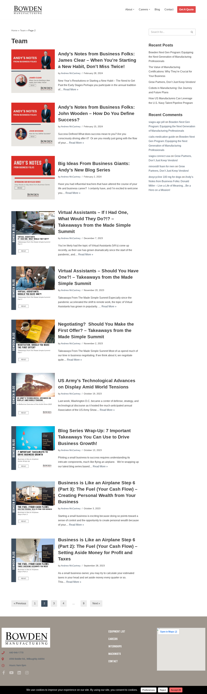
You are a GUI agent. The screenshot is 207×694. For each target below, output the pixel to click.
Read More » (70, 89)
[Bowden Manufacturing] (27, 9)
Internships (115, 646)
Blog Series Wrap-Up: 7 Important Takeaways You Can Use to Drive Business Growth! (94, 437)
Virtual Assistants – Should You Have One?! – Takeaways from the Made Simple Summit (98, 277)
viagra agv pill (157, 122)
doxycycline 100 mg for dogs (165, 177)
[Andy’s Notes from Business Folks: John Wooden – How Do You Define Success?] (33, 124)
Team (23, 30)
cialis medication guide (162, 136)
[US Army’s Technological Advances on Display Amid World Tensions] (33, 394)
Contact (168, 9)
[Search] (192, 32)
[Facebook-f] (3, 673)
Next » (96, 603)
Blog (157, 9)
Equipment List (116, 631)
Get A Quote (186, 9)
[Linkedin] (19, 673)
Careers (113, 639)
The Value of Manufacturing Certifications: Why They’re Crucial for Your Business (170, 71)
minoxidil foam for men (161, 166)
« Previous (20, 603)
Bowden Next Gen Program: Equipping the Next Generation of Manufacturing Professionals (171, 57)
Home (14, 30)
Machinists (114, 654)
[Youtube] (11, 673)
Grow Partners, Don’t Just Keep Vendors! (172, 82)
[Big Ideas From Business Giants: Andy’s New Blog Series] (33, 177)
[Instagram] (27, 673)
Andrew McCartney (71, 73)
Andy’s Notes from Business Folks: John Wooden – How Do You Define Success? (96, 113)
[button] (133, 9)
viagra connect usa (159, 156)
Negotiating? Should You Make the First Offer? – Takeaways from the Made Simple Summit (96, 330)
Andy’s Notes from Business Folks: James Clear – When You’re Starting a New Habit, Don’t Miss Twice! (97, 60)
